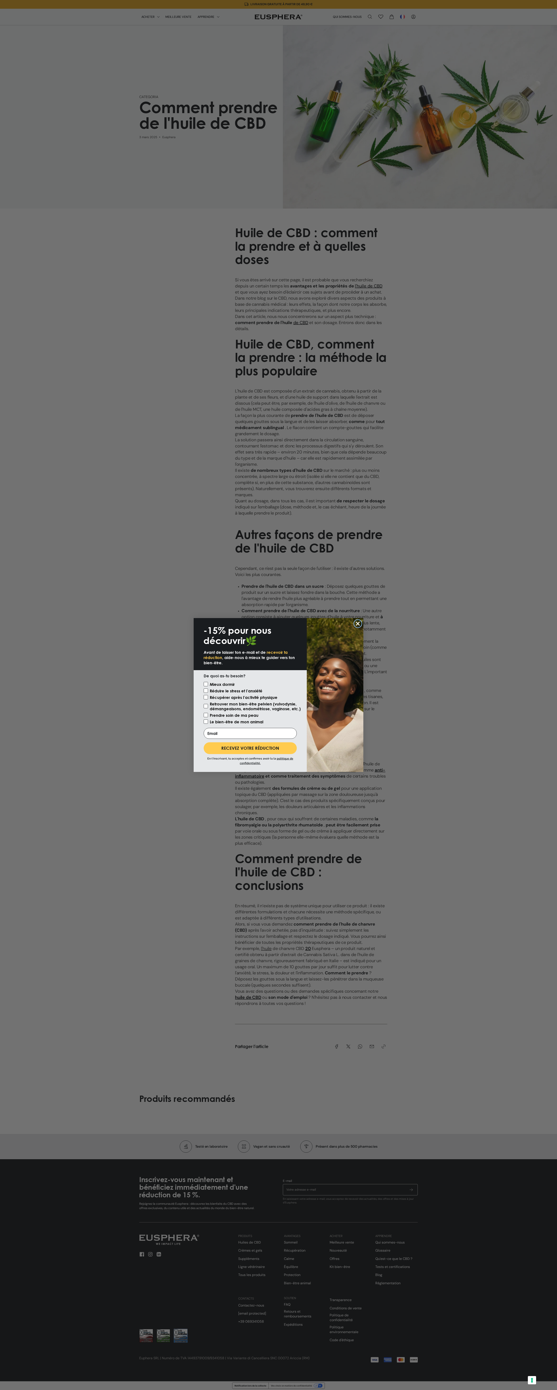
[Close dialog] (358, 623)
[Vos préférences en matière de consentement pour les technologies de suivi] (532, 1380)
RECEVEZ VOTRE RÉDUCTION (250, 748)
